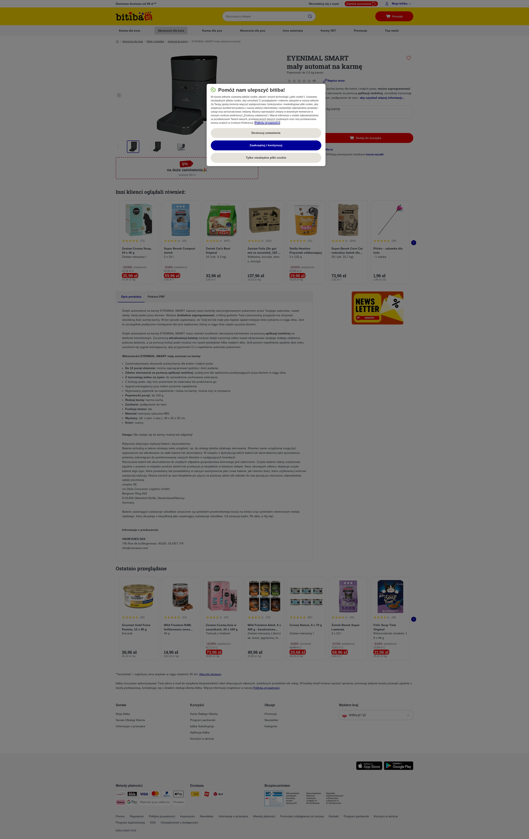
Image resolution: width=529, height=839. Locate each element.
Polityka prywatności (267, 122)
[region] (266, 125)
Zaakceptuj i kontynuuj (266, 145)
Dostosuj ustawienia (265, 132)
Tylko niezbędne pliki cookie (266, 157)
